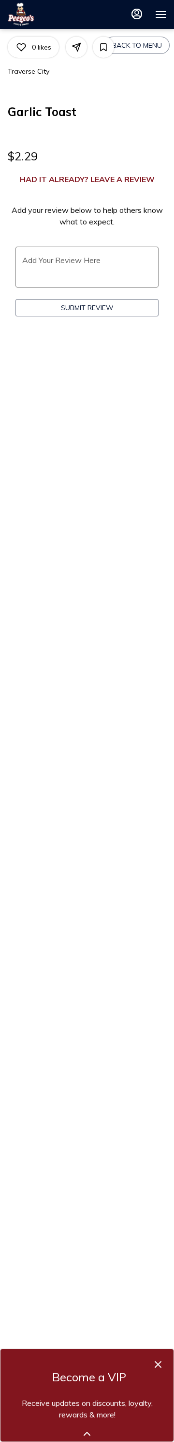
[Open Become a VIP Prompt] (87, 1434)
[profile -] (137, 14)
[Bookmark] (103, 47)
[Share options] (76, 47)
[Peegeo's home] (50, 14)
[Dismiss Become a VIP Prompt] (158, 1364)
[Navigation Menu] (161, 14)
